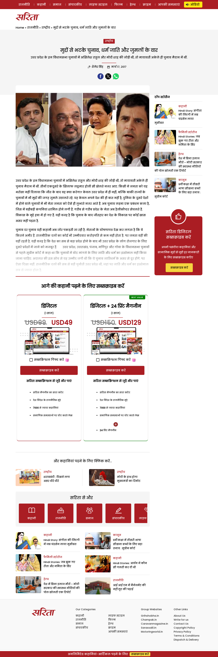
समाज (57, 5)
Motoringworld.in (152, 632)
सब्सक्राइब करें (49, 370)
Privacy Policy (182, 632)
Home (20, 28)
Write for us (181, 620)
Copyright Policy (184, 628)
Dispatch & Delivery (186, 640)
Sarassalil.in (148, 628)
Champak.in (149, 620)
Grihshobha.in (150, 616)
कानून (117, 535)
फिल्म (118, 5)
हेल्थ (133, 5)
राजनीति (24, 5)
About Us (179, 616)
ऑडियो (194, 5)
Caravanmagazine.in (154, 624)
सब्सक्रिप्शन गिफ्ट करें (48, 360)
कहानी (41, 5)
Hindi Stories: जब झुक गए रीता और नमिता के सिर (189, 141)
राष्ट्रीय (45, 28)
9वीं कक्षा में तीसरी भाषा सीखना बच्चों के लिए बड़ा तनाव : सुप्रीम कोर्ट (127, 544)
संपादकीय (75, 5)
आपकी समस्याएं (169, 5)
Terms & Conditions (186, 636)
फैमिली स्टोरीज (53, 557)
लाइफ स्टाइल (98, 5)
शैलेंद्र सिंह (97, 67)
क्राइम (147, 5)
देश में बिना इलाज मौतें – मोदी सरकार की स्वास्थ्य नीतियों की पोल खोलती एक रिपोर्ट (62, 588)
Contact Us (181, 624)
